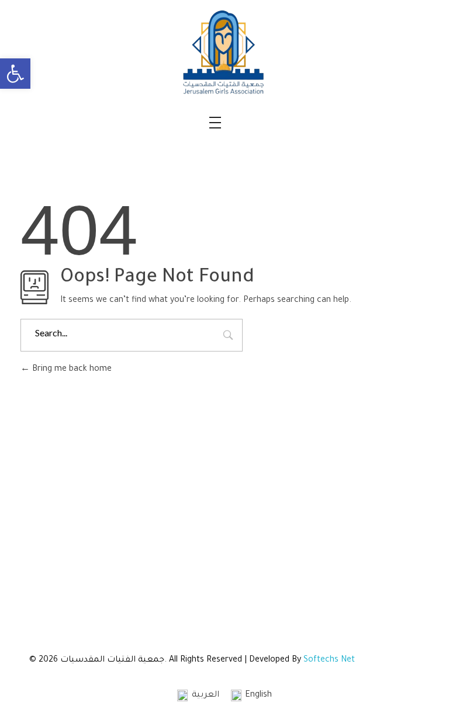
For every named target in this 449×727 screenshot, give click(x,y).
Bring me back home (71, 369)
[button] (15, 73)
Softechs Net (329, 660)
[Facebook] (360, 558)
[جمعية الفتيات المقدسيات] (224, 52)
